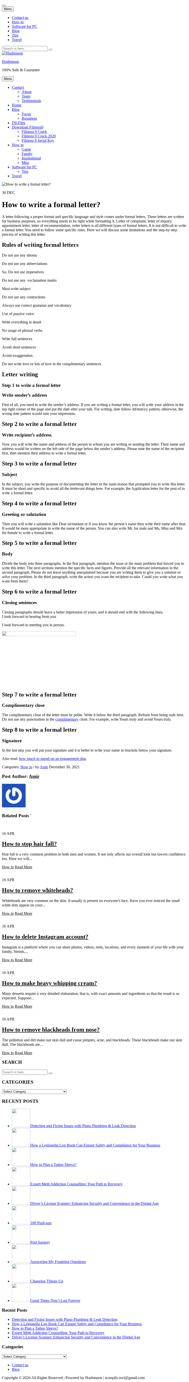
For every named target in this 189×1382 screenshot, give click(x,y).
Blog (15, 31)
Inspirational (31, 158)
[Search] (50, 49)
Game (26, 149)
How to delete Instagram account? (45, 936)
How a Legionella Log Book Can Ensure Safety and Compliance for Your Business (77, 1324)
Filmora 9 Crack (34, 132)
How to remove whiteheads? (37, 890)
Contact (18, 87)
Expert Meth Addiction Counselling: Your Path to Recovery (58, 1333)
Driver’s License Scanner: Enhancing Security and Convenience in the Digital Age (76, 1337)
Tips (15, 35)
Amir (44, 767)
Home (16, 105)
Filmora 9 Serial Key (38, 140)
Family (27, 154)
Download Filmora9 (27, 127)
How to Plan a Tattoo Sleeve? (35, 1328)
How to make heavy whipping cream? (49, 983)
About (27, 92)
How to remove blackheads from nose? (51, 1029)
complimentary (67, 719)
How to (18, 22)
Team (26, 96)
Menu (8, 9)
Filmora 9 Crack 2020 (39, 136)
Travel (17, 40)
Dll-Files (18, 123)
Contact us (20, 17)
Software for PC (24, 26)
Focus (26, 114)
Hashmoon (10, 61)
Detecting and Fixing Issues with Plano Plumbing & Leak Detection (64, 1319)
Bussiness (29, 118)
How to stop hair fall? (29, 844)
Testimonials (31, 101)
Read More (23, 867)
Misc (25, 162)
